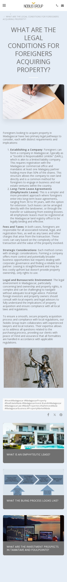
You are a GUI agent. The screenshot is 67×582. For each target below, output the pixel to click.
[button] (4, 5)
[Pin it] (61, 414)
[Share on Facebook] (48, 414)
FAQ (14, 14)
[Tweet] (55, 414)
